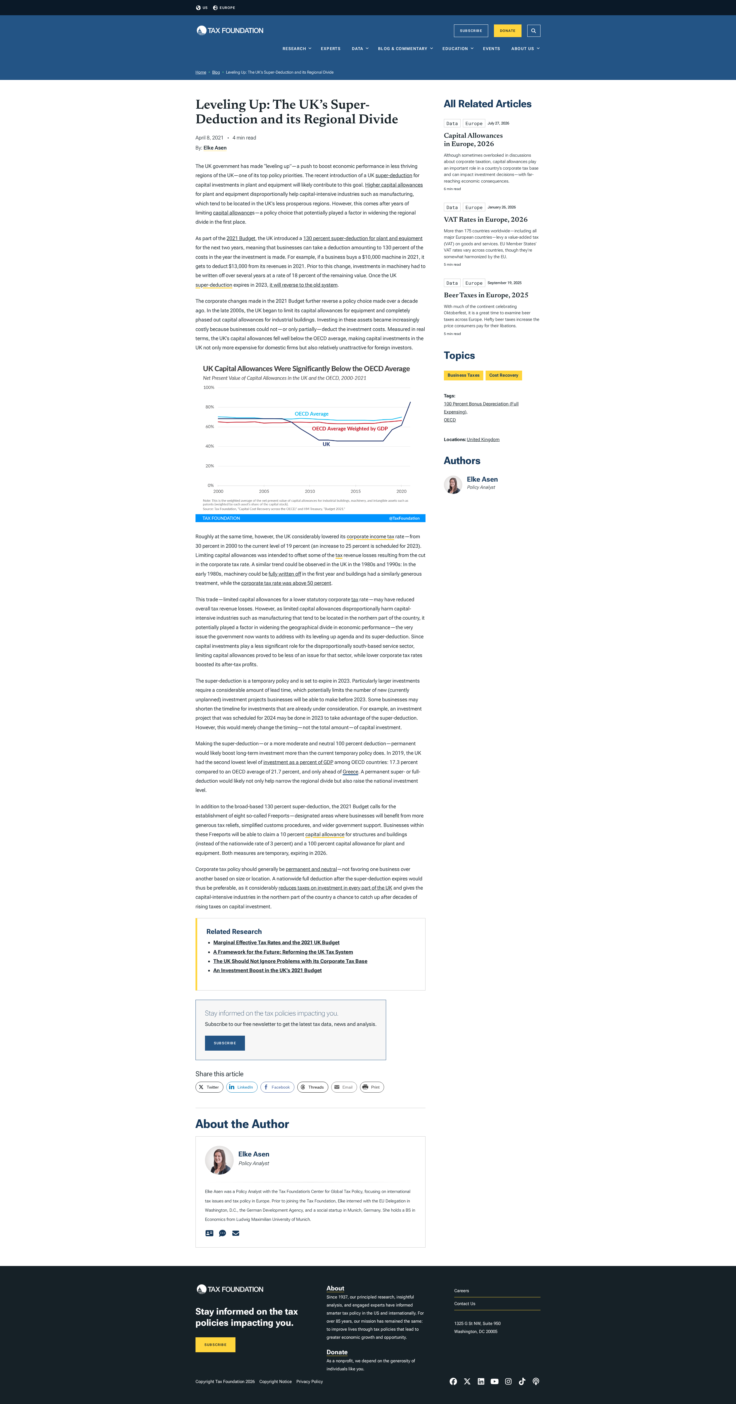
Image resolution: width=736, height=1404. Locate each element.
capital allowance (232, 213)
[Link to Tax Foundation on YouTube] (494, 1382)
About (335, 1288)
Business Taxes (464, 375)
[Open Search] (533, 31)
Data (357, 48)
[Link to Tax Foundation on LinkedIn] (481, 1382)
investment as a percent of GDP (298, 762)
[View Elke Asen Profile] (209, 1233)
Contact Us (464, 1303)
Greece (350, 772)
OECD (450, 420)
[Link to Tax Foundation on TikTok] (522, 1382)
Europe (227, 8)
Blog (216, 72)
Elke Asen (215, 148)
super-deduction (393, 175)
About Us (522, 48)
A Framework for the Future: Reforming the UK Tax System (283, 952)
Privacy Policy (309, 1381)
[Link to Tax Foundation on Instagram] (508, 1382)
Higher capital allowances (394, 185)
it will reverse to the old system (304, 285)
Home (200, 72)
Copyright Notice (275, 1381)
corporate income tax (370, 536)
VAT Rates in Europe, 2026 (486, 220)
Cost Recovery (504, 375)
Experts (332, 48)
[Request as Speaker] (222, 1233)
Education (455, 48)
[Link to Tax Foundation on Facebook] (453, 1382)
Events (493, 48)
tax (339, 555)
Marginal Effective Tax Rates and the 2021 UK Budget (276, 942)
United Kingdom (483, 439)
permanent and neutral (311, 869)
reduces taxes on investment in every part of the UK (335, 888)
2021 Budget (241, 238)
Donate (507, 31)
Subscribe (471, 31)
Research (294, 48)
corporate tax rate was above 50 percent (286, 583)
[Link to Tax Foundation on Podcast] (535, 1382)
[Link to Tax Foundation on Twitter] (467, 1382)
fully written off (285, 574)
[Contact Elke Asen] (235, 1233)
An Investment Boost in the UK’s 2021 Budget (267, 970)
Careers (461, 1290)
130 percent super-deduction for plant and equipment (363, 238)
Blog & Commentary (403, 48)
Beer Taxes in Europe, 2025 (486, 295)
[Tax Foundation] (229, 31)
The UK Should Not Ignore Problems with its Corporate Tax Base (290, 961)
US (205, 8)
